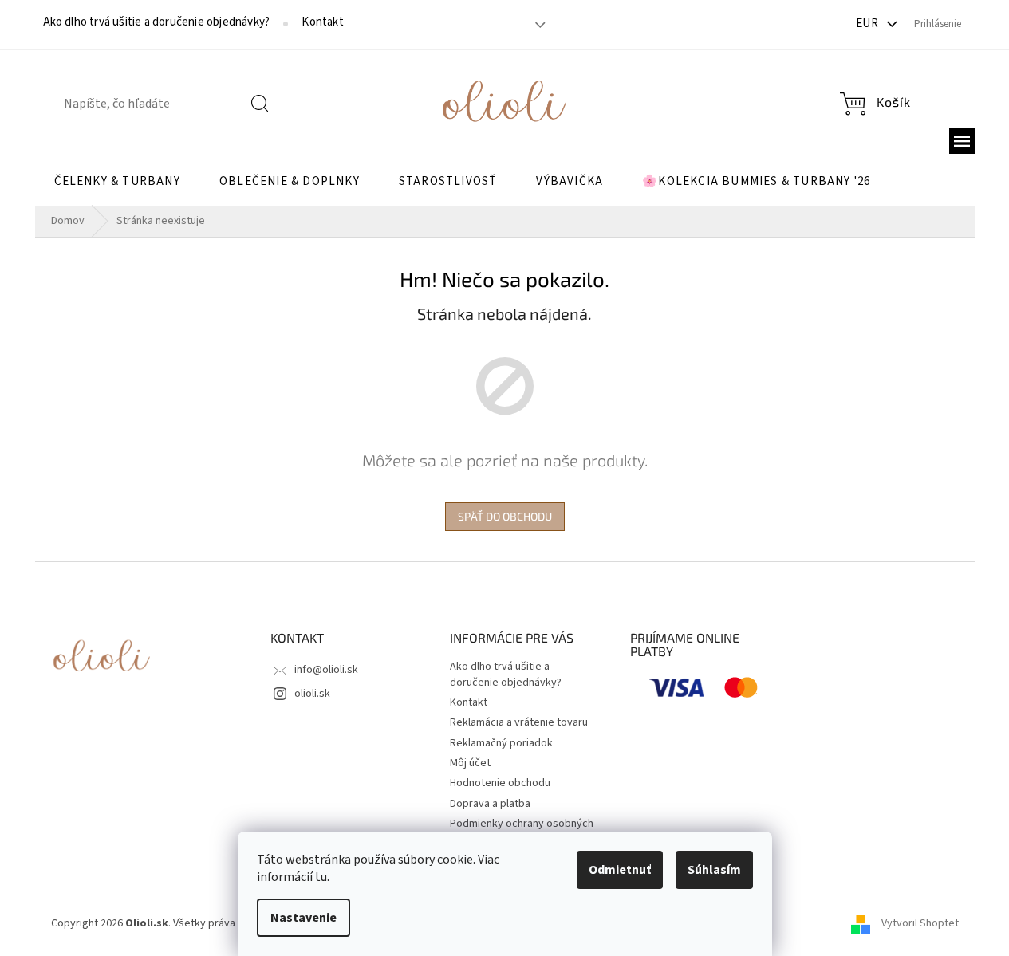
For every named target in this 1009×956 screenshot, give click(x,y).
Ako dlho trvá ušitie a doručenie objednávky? (156, 22)
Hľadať (260, 103)
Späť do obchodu (505, 516)
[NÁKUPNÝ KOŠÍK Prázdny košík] (875, 104)
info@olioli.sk (326, 670)
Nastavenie (303, 917)
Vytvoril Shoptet (920, 923)
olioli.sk (312, 694)
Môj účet (470, 763)
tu (321, 877)
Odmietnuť (620, 870)
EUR (868, 23)
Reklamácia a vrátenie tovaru (519, 722)
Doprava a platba (490, 804)
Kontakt (322, 22)
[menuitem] (117, 182)
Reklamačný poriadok (501, 743)
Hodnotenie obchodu (500, 783)
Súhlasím (714, 870)
